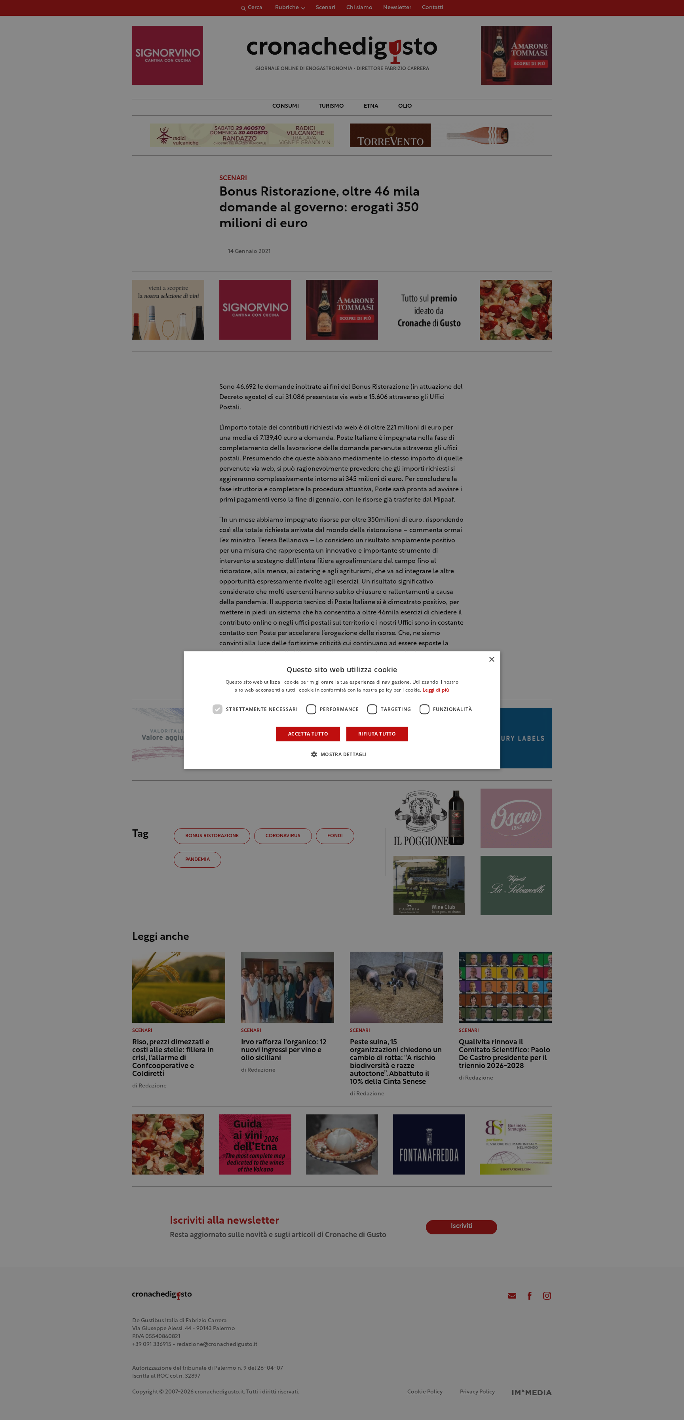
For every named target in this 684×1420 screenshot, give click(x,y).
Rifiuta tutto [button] (377, 733)
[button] (342, 754)
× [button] (491, 660)
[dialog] (342, 710)
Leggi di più (436, 690)
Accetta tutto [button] (308, 733)
